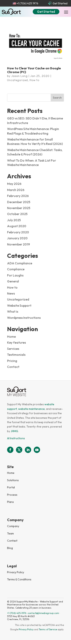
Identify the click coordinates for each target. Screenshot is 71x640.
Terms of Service (48, 629)
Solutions (13, 480)
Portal (11, 487)
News (11, 293)
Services (13, 349)
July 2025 (14, 220)
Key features (16, 342)
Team (10, 533)
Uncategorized (17, 80)
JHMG (14, 431)
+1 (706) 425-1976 (16, 613)
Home (11, 336)
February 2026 (18, 196)
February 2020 (18, 232)
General (13, 281)
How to (34, 80)
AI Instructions (16, 438)
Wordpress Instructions (24, 318)
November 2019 (18, 244)
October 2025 (17, 214)
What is (12, 311)
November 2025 (18, 208)
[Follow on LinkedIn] (28, 450)
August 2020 (16, 226)
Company (13, 526)
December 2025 (18, 202)
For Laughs (15, 275)
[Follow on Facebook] (10, 450)
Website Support (19, 305)
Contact (13, 367)
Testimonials (16, 355)
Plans (10, 502)
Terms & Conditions (19, 579)
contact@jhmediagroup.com (43, 613)
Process (12, 494)
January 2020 (17, 238)
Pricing (12, 361)
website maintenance (31, 409)
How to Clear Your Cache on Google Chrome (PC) (34, 70)
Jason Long (19, 76)
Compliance (15, 269)
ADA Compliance (19, 263)
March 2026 (15, 190)
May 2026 (14, 184)
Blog (10, 548)
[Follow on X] (19, 450)
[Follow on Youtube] (37, 450)
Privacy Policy (15, 572)
